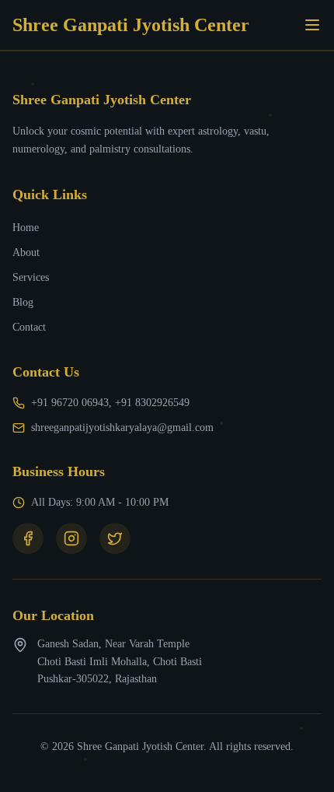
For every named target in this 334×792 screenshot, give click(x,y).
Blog (22, 302)
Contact (29, 327)
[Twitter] (114, 538)
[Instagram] (71, 538)
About (26, 252)
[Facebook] (27, 538)
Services (30, 277)
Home (25, 227)
